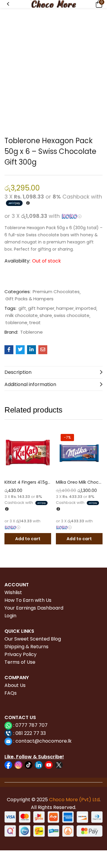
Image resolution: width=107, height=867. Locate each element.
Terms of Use (19, 662)
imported (85, 308)
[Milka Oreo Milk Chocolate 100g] (79, 452)
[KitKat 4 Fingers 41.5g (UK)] (27, 452)
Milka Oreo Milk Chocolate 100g (79, 482)
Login (10, 615)
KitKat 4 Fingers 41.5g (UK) (27, 482)
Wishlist (13, 592)
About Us (15, 685)
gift (22, 308)
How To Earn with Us (27, 600)
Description (18, 372)
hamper (65, 308)
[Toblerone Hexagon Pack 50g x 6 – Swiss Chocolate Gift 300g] (8, 349)
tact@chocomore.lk (48, 741)
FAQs (10, 693)
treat (35, 323)
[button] (98, 4)
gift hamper (41, 308)
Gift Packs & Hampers (29, 299)
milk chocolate (21, 315)
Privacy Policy (20, 654)
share (46, 315)
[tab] (53, 372)
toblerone (16, 323)
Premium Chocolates (56, 292)
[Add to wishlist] (45, 435)
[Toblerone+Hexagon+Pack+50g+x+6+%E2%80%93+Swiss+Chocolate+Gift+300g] (20, 349)
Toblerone (31, 332)
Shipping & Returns (26, 646)
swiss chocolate (71, 315)
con (19, 741)
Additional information (30, 384)
